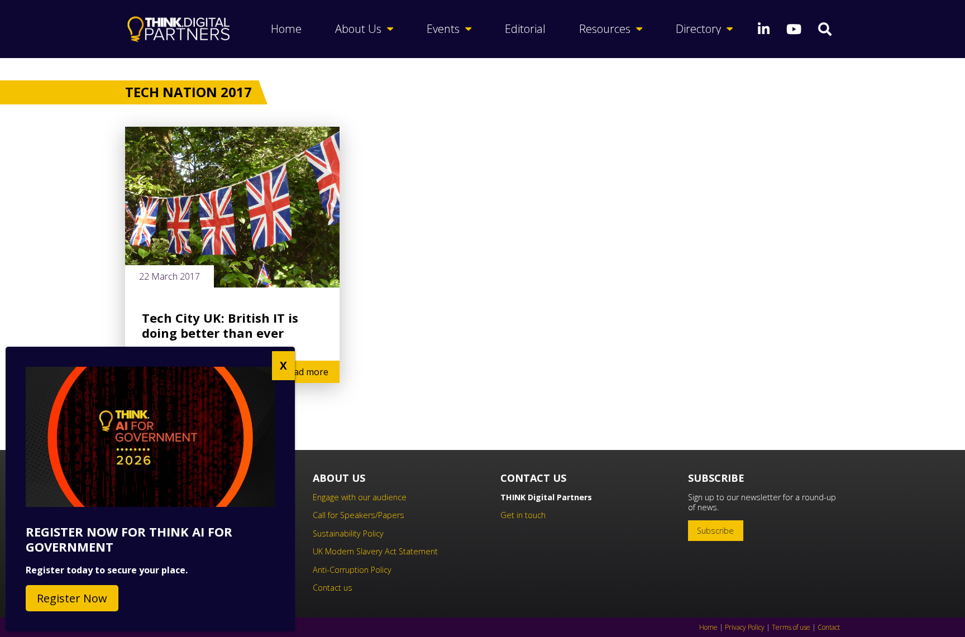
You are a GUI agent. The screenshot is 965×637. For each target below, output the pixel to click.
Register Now (72, 598)
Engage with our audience (360, 497)
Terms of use (791, 627)
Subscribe (715, 530)
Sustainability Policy (348, 533)
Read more (305, 372)
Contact (829, 627)
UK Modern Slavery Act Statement (375, 551)
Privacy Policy (745, 627)
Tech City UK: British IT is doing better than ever (220, 325)
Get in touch (523, 515)
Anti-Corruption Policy (352, 569)
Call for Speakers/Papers (358, 515)
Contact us (332, 587)
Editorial (525, 29)
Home (286, 29)
